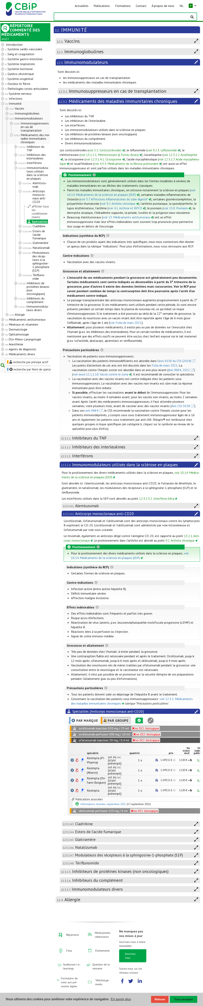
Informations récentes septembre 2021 (103, 804)
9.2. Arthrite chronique (180, 540)
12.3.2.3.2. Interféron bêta (156, 498)
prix (171, 753)
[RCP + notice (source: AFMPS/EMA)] (82, 760)
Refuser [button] (160, 999)
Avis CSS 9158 (180, 406)
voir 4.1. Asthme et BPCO (125, 208)
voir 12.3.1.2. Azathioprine (180, 155)
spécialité (92, 753)
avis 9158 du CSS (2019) (175, 361)
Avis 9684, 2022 (179, 370)
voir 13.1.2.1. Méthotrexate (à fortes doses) (109, 155)
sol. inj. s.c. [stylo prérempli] (114, 760)
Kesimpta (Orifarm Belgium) (96, 780)
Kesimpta (93, 790)
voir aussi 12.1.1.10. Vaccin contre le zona (100, 374)
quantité (134, 753)
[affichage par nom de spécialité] (72, 760)
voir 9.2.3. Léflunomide (162, 150)
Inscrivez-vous (130, 956)
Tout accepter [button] (183, 999)
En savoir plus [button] (121, 999)
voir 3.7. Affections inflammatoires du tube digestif (114, 199)
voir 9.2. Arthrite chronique (118, 204)
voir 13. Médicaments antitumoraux (126, 217)
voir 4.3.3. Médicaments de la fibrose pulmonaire (126, 164)
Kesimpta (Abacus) (93, 770)
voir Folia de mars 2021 (126, 323)
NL (182, 6)
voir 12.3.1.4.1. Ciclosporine (103, 159)
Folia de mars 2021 (165, 365)
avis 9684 (91, 410)
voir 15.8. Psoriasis (175, 208)
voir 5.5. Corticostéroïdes (105, 150)
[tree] (23, 199)
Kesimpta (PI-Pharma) (96, 760)
